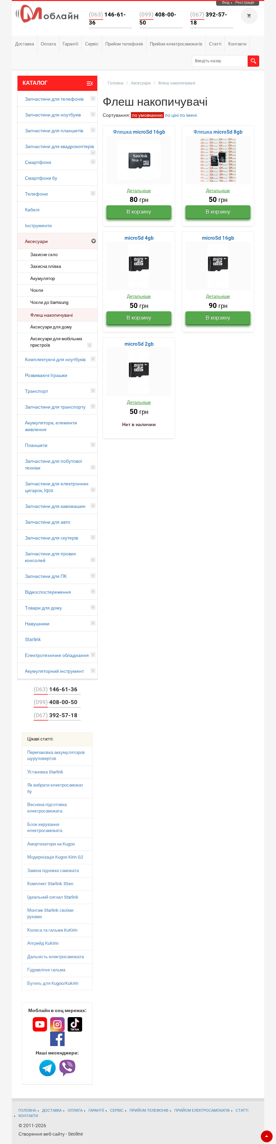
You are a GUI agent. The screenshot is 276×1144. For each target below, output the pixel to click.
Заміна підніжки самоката (53, 870)
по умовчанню (147, 115)
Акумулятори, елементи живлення (51, 426)
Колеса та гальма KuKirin (52, 930)
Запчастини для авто (47, 522)
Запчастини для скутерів (51, 538)
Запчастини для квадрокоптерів (59, 146)
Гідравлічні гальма (46, 969)
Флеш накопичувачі (51, 315)
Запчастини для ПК (46, 576)
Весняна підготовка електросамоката (47, 807)
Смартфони (38, 162)
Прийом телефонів (124, 43)
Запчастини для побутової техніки (53, 464)
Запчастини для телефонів (54, 99)
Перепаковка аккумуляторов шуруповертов (56, 755)
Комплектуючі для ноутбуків (55, 359)
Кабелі (32, 209)
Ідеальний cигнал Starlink (52, 897)
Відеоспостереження (48, 592)
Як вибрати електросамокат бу (55, 788)
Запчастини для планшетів (54, 130)
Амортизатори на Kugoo (51, 843)
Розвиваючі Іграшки (46, 375)
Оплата (48, 43)
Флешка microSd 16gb (139, 132)
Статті (215, 43)
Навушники (37, 623)
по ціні (172, 115)
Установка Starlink (45, 771)
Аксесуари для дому (51, 327)
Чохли (36, 290)
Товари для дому (43, 608)
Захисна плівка (45, 266)
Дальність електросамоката (55, 956)
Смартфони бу (41, 178)
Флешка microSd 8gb (218, 132)
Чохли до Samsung (49, 302)
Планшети (36, 445)
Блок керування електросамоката (44, 827)
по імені (188, 115)
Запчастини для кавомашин (55, 506)
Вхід (225, 2)
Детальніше (139, 190)
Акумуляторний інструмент (54, 671)
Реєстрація (244, 2)
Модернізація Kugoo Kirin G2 (55, 857)
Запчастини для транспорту (55, 407)
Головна (116, 83)
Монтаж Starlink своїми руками (50, 913)
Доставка (24, 43)
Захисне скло (44, 254)
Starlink (33, 639)
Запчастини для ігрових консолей (50, 557)
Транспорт (36, 391)
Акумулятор (42, 278)
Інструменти (38, 225)
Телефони (36, 194)
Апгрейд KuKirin (43, 943)
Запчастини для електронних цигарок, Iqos (57, 487)
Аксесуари (36, 241)
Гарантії (70, 43)
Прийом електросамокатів (176, 43)
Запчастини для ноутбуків (53, 114)
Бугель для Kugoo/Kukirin (52, 983)
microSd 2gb (139, 344)
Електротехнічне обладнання (57, 655)
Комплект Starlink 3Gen (50, 883)
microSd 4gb (139, 238)
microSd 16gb (218, 238)
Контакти (237, 43)
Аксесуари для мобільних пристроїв (56, 342)
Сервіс (92, 43)
